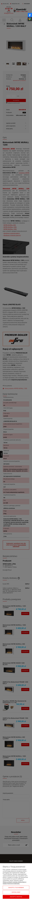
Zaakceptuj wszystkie (16, 896)
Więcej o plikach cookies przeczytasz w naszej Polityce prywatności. (14, 882)
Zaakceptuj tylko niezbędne (16, 887)
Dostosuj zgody (16, 892)
